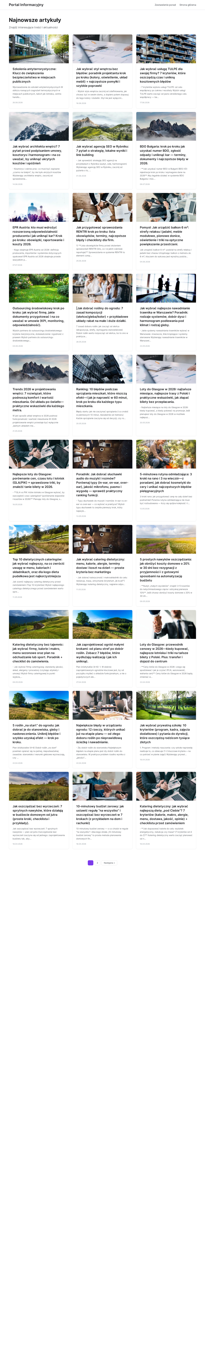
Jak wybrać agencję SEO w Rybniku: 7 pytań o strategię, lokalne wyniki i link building (102, 151)
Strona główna (187, 4)
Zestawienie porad (165, 4)
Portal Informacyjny (26, 5)
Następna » (109, 863)
